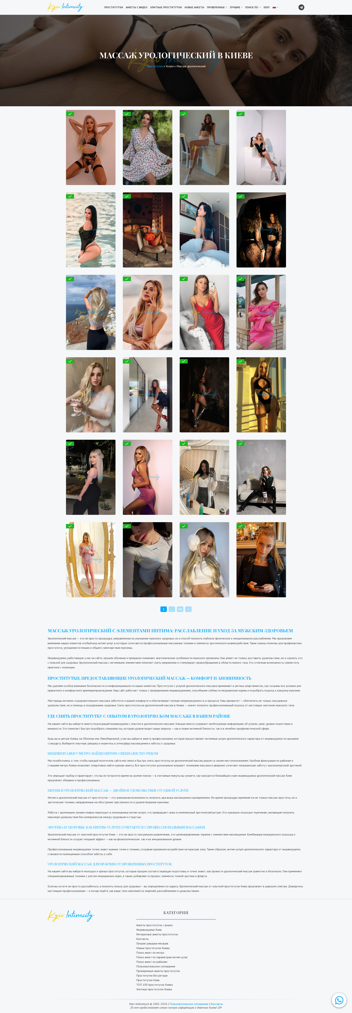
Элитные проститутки (166, 7)
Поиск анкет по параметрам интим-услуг (162, 957)
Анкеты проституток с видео (154, 925)
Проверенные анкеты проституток (158, 971)
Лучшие (235, 7)
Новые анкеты (194, 7)
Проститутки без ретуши (152, 975)
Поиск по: (251, 7)
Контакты (142, 939)
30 (180, 609)
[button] (339, 1000)
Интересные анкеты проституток (157, 934)
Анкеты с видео (136, 7)
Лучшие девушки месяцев (152, 943)
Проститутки (113, 7)
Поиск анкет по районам (151, 962)
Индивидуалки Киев (149, 929)
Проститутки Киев (148, 980)
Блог (267, 7)
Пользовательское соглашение (155, 966)
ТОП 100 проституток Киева (154, 984)
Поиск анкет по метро (150, 952)
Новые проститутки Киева (153, 948)
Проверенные (216, 7)
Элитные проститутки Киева (154, 989)
